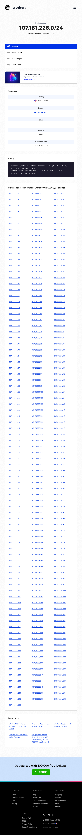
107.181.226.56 (59, 302)
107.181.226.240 (15, 675)
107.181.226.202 (37, 597)
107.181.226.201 (14, 597)
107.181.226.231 (14, 657)
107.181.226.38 (59, 266)
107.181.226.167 (59, 524)
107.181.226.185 (59, 561)
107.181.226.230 (60, 651)
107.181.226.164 (59, 518)
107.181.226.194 (59, 579)
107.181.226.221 (59, 633)
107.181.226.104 (59, 398)
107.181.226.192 (14, 579)
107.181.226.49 (37, 290)
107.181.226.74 (59, 338)
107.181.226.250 (37, 693)
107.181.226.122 (59, 434)
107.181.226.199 (37, 591)
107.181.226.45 (14, 284)
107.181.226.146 (59, 482)
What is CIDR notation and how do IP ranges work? (17, 726)
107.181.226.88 (37, 368)
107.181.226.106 (37, 404)
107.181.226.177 (14, 549)
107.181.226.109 (37, 410)
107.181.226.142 (37, 476)
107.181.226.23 (59, 236)
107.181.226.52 (37, 296)
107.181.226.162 (14, 518)
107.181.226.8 (59, 205)
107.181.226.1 (36, 193)
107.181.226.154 (37, 500)
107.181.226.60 (14, 314)
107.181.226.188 (59, 567)
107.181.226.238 (37, 669)
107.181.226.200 (60, 591)
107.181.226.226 (37, 645)
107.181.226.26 (59, 242)
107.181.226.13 (37, 217)
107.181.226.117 (14, 428)
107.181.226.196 (37, 585)
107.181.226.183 (14, 561)
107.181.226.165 (14, 524)
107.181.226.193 (37, 579)
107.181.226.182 (59, 555)
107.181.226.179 (59, 549)
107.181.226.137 (59, 464)
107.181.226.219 (14, 633)
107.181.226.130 (37, 452)
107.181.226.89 (59, 368)
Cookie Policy (27, 818)
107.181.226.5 (59, 199)
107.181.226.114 (14, 422)
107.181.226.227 (60, 645)
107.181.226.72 (14, 338)
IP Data (35, 807)
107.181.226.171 (14, 536)
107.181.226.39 (14, 272)
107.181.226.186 (14, 567)
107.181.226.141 (14, 476)
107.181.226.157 (37, 506)
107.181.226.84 (14, 362)
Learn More (14, 64)
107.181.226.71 (59, 332)
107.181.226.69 (14, 332)
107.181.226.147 (14, 488)
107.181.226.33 (14, 260)
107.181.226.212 (59, 615)
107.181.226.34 (37, 260)
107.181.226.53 (59, 296)
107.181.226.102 (14, 398)
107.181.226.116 (59, 422)
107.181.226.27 (14, 248)
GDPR (24, 821)
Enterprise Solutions (40, 804)
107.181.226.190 (37, 573)
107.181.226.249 (15, 693)
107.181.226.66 (14, 326)
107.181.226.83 (59, 356)
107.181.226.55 (37, 302)
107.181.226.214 (37, 621)
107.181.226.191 (59, 573)
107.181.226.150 (14, 494)
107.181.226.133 (37, 458)
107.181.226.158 (59, 506)
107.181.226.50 (59, 290)
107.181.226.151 (37, 494)
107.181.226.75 (14, 344)
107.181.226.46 (37, 284)
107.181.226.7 (36, 205)
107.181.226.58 (37, 308)
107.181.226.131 (59, 452)
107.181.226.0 (14, 193)
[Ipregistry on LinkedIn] (53, 816)
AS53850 (31, 33)
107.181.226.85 (37, 362)
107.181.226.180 (14, 555)
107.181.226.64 (37, 320)
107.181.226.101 (59, 392)
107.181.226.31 (37, 254)
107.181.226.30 (14, 254)
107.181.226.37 (37, 266)
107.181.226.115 (37, 422)
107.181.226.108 (14, 410)
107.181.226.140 (59, 470)
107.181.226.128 (59, 446)
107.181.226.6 (14, 205)
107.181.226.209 (60, 609)
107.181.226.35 (59, 260)
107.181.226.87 (14, 368)
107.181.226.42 (14, 278)
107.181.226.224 (60, 639)
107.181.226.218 (59, 627)
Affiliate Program (18, 798)
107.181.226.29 (59, 248)
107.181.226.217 (37, 627)
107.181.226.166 (37, 524)
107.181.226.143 (59, 476)
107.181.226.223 (37, 639)
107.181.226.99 (14, 392)
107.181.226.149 (59, 488)
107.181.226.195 (14, 585)
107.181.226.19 (37, 230)
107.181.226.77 (59, 344)
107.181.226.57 (14, 308)
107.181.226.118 (37, 428)
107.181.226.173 (59, 536)
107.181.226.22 (37, 236)
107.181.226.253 (37, 699)
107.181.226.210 (14, 615)
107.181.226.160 (37, 512)
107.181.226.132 (14, 458)
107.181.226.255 (15, 705)
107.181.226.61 (37, 314)
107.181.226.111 (14, 416)
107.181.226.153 (14, 500)
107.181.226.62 (59, 314)
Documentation (60, 801)
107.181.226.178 (37, 549)
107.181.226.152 (59, 494)
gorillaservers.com (41, 112)
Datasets (57, 798)
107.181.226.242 (60, 675)
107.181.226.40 (37, 272)
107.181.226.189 (14, 573)
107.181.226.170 (59, 530)
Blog (34, 795)
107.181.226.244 (37, 681)
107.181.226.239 (60, 669)
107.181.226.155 (59, 500)
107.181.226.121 (37, 434)
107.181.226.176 (59, 542)
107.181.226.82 (37, 356)
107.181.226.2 (59, 193)
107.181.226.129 (14, 452)
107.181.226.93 (14, 380)
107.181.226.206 (60, 603)
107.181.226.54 (14, 302)
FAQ (13, 801)
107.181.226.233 (60, 657)
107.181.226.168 (14, 530)
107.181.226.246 (15, 687)
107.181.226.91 (37, 374)
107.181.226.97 (37, 386)
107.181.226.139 (37, 470)
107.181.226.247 (37, 687)
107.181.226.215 (59, 621)
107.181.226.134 (59, 458)
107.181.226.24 (14, 242)
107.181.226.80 (59, 350)
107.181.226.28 (37, 248)
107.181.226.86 (59, 362)
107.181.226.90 (14, 374)
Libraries (57, 807)
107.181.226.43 (37, 278)
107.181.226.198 (14, 591)
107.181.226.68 (59, 326)
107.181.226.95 (59, 380)
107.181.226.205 (37, 603)
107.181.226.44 (59, 278)
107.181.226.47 (59, 284)
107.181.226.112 (37, 416)
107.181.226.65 (59, 320)
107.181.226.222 (15, 639)
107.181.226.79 (37, 350)
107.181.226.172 (37, 536)
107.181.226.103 (37, 398)
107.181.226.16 (37, 223)
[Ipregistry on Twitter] (44, 816)
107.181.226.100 (37, 392)
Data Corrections (39, 801)
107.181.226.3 (14, 199)
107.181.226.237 (15, 669)
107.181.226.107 (59, 404)
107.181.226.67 (37, 326)
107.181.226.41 (59, 272)
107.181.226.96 (14, 386)
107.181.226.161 (59, 512)
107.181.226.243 (15, 681)
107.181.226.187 (37, 567)
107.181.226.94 (37, 380)
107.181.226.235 (37, 663)
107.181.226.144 (14, 482)
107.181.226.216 (14, 627)
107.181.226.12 (14, 217)
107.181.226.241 (37, 675)
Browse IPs (37, 798)
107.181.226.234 (15, 663)
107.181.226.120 (14, 434)
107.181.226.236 (60, 663)
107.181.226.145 (37, 482)
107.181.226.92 (59, 374)
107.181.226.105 (14, 404)
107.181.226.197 (59, 585)
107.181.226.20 (59, 230)
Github (56, 804)
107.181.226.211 (37, 615)
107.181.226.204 (15, 603)
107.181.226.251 (59, 693)
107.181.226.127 (37, 446)
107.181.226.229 (37, 651)
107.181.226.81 (14, 356)
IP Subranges (14, 58)
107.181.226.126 (14, 446)
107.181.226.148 (37, 488)
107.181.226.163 (37, 518)
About (14, 795)
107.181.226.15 (14, 223)
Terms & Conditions (29, 827)
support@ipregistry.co (51, 827)
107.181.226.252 (15, 699)
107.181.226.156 (14, 506)
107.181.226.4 (36, 199)
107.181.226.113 (59, 416)
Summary (13, 46)
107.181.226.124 (37, 440)
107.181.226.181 (37, 555)
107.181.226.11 (59, 211)
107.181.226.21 (14, 236)
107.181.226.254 (60, 699)
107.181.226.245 (60, 681)
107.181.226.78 (14, 350)
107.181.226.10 (37, 211)
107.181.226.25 (37, 242)
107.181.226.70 (37, 332)
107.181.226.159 (14, 512)
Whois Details (14, 52)
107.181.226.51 (14, 296)
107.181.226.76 (37, 344)
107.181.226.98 (59, 386)
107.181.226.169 (37, 530)
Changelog (58, 795)
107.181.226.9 (14, 211)
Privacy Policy (27, 824)
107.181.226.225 (15, 645)
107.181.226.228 (15, 651)
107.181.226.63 (14, 320)
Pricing (14, 804)
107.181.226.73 (37, 338)
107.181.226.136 (37, 464)
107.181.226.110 (59, 410)
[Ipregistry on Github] (49, 816)
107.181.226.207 (15, 609)
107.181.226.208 (37, 609)
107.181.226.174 (14, 542)
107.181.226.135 (14, 464)
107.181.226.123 (14, 440)
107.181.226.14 (59, 217)
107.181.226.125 (59, 440)
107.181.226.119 (59, 428)
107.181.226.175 (37, 542)
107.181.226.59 (59, 308)
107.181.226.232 (37, 657)
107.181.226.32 (59, 254)
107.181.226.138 (14, 470)
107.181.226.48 (14, 290)
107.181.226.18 (14, 230)
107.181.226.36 (14, 266)
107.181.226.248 (60, 687)
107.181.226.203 (60, 597)
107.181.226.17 (59, 223)
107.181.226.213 (14, 621)
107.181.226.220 (37, 633)
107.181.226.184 (37, 561)
